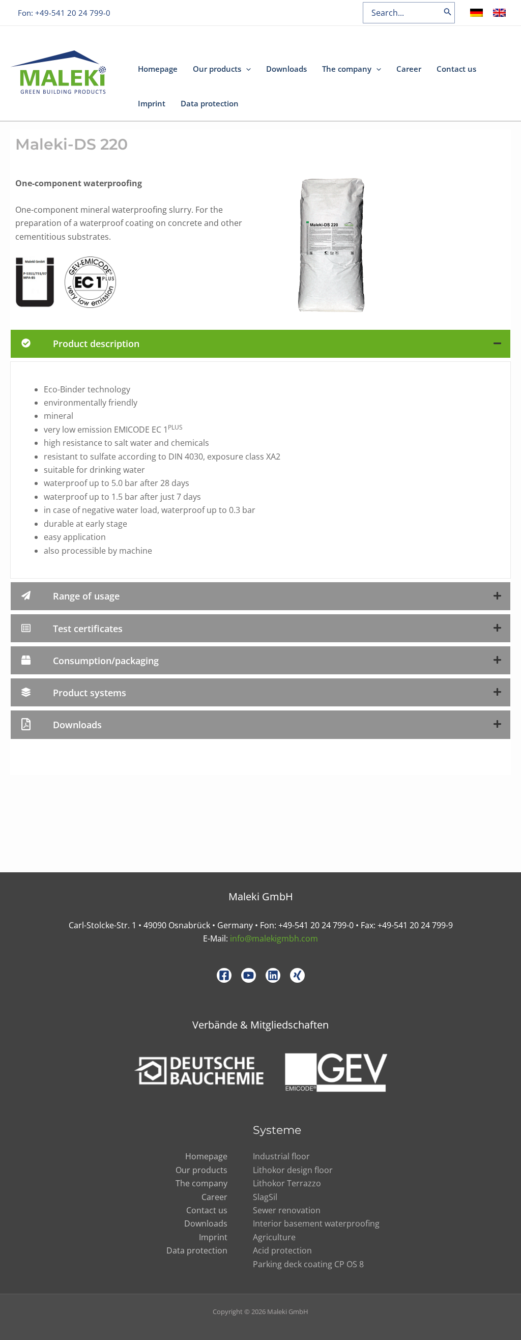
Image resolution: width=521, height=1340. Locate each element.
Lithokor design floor (293, 1170)
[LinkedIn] (273, 975)
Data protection (210, 103)
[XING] (297, 975)
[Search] (448, 13)
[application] (246, 68)
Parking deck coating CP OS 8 (308, 1264)
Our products (217, 69)
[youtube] (248, 975)
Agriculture (274, 1237)
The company (346, 69)
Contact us (456, 69)
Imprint (151, 103)
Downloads (286, 69)
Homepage (158, 69)
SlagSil (265, 1197)
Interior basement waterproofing (316, 1223)
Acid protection (282, 1250)
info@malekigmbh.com (274, 938)
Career (408, 69)
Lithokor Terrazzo (287, 1183)
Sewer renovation (287, 1210)
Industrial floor (281, 1156)
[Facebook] (224, 975)
